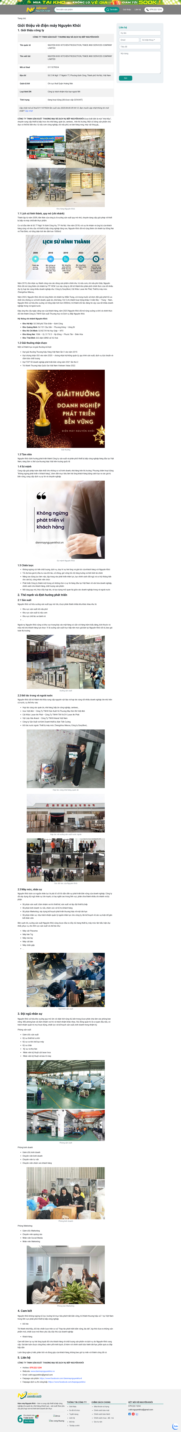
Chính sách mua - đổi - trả (104, 1418)
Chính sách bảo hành (102, 1414)
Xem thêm (29, 1421)
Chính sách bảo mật (101, 1410)
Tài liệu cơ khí (74, 1426)
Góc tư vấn (98, 1422)
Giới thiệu (127, 9)
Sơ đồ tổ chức (74, 1410)
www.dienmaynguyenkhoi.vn (43, 1371)
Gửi (125, 78)
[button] (20, 10)
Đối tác (72, 1422)
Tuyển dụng (73, 1414)
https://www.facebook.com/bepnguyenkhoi (66, 1382)
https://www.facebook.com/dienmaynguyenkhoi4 (61, 1378)
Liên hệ (138, 9)
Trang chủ (22, 18)
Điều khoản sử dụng (101, 1406)
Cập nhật (29, 111)
